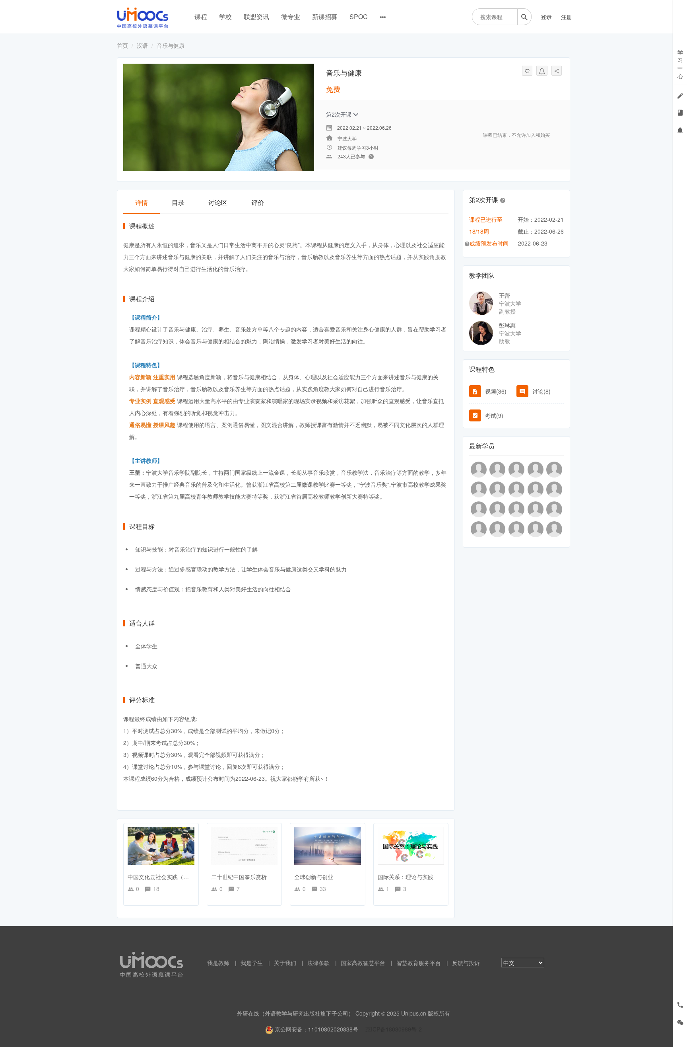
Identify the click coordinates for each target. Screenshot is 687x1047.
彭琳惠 (507, 325)
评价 (257, 202)
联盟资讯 (256, 16)
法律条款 (318, 963)
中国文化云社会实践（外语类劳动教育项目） (183, 877)
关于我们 (285, 963)
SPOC (358, 16)
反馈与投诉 (466, 963)
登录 (546, 17)
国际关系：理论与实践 (405, 877)
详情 (141, 202)
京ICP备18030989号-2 (393, 1029)
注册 (566, 17)
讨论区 (217, 202)
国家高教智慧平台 (363, 963)
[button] (503, 200)
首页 (122, 45)
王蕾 (504, 295)
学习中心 (680, 64)
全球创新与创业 (313, 877)
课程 (200, 16)
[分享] (556, 71)
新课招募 (325, 16)
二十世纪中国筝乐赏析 (239, 877)
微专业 (290, 16)
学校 (225, 16)
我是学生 (252, 963)
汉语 (142, 45)
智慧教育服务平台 (418, 963)
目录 (178, 202)
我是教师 (218, 963)
